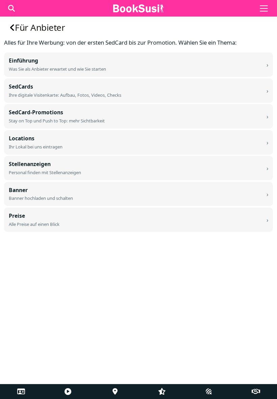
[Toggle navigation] (264, 8)
